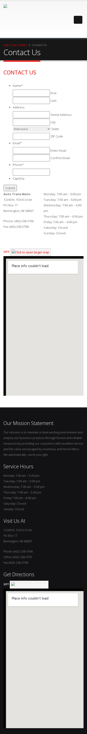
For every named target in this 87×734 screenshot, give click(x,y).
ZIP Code (57, 136)
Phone (18, 165)
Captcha (18, 178)
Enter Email (58, 150)
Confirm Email (60, 158)
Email (17, 143)
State (55, 129)
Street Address (61, 115)
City (53, 122)
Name (18, 86)
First (53, 93)
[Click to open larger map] (30, 252)
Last (53, 100)
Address (19, 107)
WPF (6, 252)
